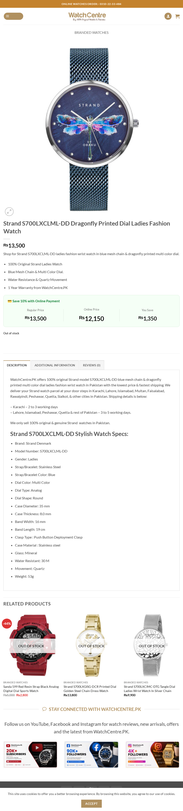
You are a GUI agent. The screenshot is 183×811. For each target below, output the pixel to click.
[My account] (168, 16)
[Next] (179, 658)
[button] (13, 16)
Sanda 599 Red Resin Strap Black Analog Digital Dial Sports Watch (31, 689)
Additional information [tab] (55, 365)
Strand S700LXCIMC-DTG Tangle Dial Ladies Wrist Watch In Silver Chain (149, 689)
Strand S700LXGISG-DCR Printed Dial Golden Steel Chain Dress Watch (90, 689)
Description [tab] (17, 365)
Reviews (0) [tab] (92, 365)
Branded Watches (91, 32)
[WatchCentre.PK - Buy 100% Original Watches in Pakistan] (92, 16)
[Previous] (3, 658)
